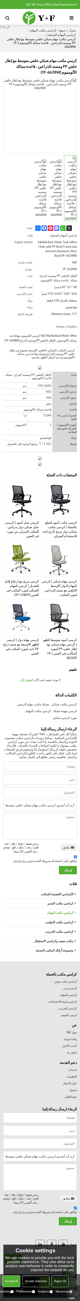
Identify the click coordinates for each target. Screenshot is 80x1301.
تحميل (73, 1090)
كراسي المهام (68, 995)
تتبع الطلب (70, 1096)
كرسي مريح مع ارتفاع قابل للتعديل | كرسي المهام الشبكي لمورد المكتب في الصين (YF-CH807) (21, 588)
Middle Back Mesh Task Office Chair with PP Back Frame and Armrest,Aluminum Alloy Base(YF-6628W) (57, 248)
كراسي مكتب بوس (65, 981)
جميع (63, 30)
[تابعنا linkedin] (40, 1244)
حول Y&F (71, 1032)
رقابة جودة (70, 1039)
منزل (72, 30)
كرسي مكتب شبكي (64, 704)
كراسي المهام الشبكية (61, 35)
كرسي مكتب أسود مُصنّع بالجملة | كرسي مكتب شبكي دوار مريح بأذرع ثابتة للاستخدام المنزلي (60, 529)
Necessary (62, 1291)
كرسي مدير (70, 988)
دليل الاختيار (70, 1083)
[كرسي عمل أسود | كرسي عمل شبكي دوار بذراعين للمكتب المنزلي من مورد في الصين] (21, 500)
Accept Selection (36, 1281)
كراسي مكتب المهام (43, 30)
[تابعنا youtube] (63, 1244)
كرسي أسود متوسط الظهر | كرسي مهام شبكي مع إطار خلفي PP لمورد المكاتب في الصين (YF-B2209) (60, 649)
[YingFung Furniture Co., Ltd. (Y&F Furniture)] (39, 18)
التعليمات (71, 1076)
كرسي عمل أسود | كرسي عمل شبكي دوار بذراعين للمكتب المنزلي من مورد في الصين (22, 529)
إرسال (68, 870)
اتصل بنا (72, 1052)
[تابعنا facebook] (51, 1244)
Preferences (24, 1291)
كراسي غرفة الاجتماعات (62, 1001)
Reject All (60, 1281)
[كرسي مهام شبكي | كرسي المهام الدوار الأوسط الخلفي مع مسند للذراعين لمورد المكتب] (59, 558)
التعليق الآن (27, 680)
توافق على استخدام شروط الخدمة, (45, 861)
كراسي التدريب (67, 1008)
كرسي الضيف (69, 1015)
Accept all (11, 1281)
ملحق (66, 847)
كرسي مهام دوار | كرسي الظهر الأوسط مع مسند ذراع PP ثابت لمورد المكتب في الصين (21, 646)
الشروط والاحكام (22, 861)
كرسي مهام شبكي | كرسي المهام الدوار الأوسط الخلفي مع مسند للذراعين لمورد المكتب (59, 588)
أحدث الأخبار (69, 1045)
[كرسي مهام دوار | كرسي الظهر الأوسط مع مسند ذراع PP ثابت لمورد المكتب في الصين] (21, 617)
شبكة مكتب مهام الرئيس (33, 704)
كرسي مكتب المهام (38, 711)
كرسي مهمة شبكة (65, 711)
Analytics (44, 1291)
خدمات (72, 1069)
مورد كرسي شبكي (65, 717)
